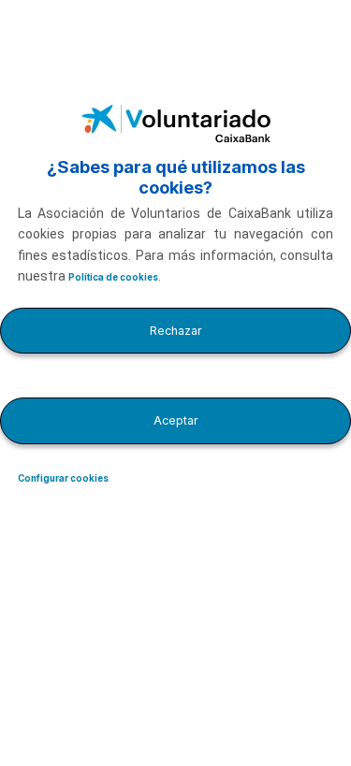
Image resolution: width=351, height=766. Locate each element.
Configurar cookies (63, 478)
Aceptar (176, 420)
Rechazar (176, 331)
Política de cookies (113, 277)
